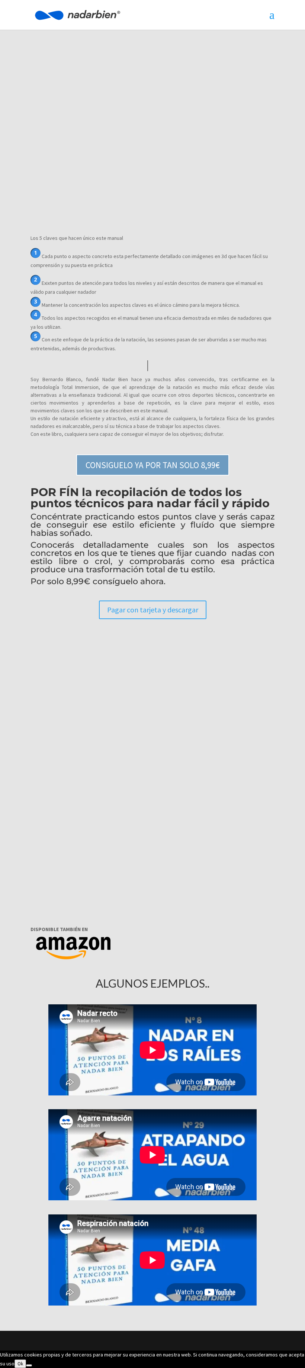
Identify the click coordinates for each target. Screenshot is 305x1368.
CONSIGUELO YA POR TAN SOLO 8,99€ (153, 465)
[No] (29, 1365)
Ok (20, 1364)
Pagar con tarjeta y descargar (152, 609)
